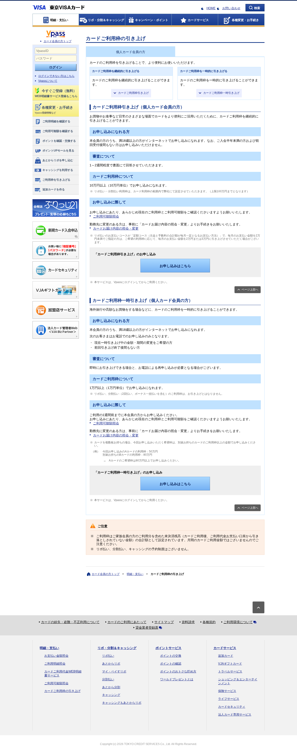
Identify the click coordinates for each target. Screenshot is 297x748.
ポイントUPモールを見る (58, 150)
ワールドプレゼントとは (176, 679)
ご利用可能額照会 (106, 216)
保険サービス (227, 691)
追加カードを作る (53, 189)
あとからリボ (111, 663)
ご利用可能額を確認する (57, 131)
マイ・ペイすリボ (114, 671)
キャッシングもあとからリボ (121, 702)
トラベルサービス (230, 671)
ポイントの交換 (170, 655)
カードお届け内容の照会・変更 (116, 228)
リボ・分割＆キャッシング (116, 648)
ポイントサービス (168, 648)
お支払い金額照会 (56, 655)
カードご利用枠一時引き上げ (221, 93)
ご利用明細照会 (54, 663)
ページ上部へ (250, 289)
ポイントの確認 (170, 663)
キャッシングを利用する (57, 170)
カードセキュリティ (231, 706)
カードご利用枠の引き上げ (62, 691)
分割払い (108, 679)
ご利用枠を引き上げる (56, 179)
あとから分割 (111, 687)
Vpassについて (47, 80)
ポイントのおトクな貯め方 (178, 671)
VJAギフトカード (230, 663)
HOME (211, 8)
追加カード (225, 655)
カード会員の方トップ (57, 41)
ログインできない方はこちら (56, 76)
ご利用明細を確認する (56, 121)
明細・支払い (135, 574)
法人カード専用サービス (234, 714)
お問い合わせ (231, 8)
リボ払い (108, 655)
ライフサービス (228, 699)
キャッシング (111, 695)
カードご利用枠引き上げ (133, 93)
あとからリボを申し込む (57, 160)
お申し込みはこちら (175, 266)
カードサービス (224, 648)
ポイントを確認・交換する (59, 140)
